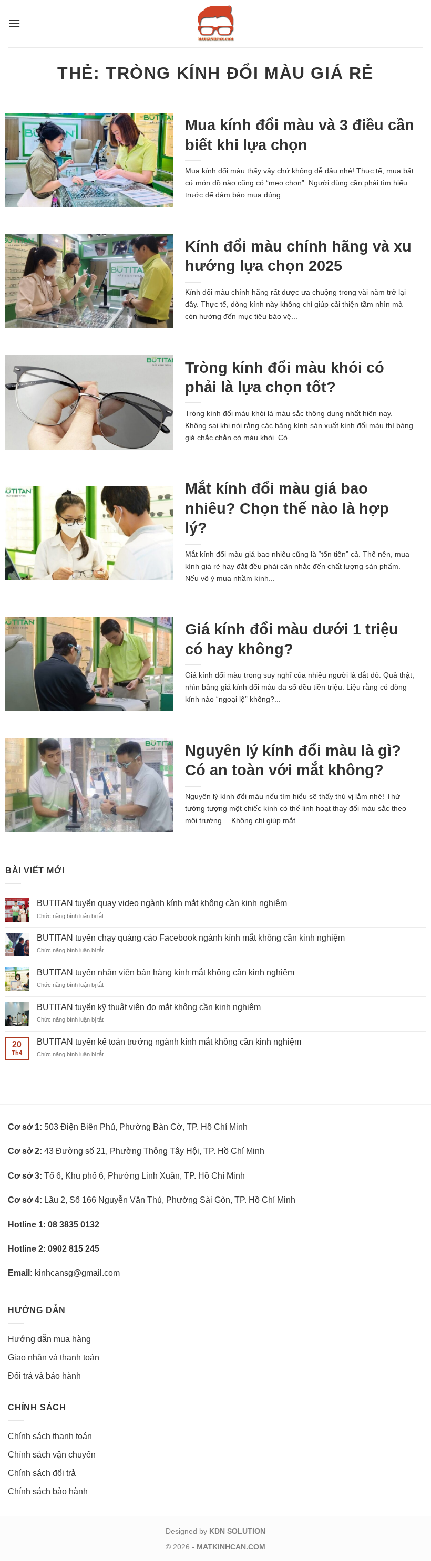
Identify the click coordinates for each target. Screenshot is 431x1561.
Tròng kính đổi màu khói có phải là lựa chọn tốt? (284, 377)
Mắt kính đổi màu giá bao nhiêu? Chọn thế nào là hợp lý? (287, 508)
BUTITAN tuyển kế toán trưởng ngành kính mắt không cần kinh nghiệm (169, 1041)
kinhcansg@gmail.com (77, 1272)
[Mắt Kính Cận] (215, 23)
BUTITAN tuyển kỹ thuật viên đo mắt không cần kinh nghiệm (149, 1007)
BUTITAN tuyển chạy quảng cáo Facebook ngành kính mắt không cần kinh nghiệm (191, 937)
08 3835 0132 (73, 1224)
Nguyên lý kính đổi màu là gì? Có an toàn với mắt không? (293, 760)
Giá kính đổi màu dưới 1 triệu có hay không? (291, 639)
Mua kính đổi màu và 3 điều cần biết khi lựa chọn (299, 135)
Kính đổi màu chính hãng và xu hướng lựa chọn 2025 (298, 256)
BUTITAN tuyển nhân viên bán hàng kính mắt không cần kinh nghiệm (165, 972)
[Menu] (14, 23)
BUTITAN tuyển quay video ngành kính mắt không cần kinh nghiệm (162, 903)
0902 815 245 (73, 1248)
